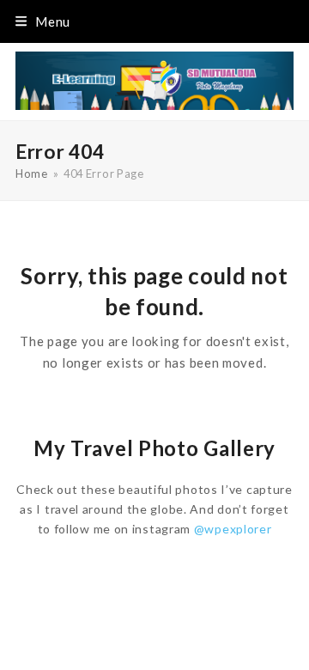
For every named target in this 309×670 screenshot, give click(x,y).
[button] (42, 21)
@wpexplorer (233, 528)
